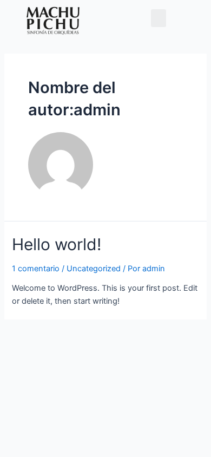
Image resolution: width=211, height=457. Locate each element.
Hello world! (56, 244)
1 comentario (36, 268)
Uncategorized (94, 268)
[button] (158, 18)
